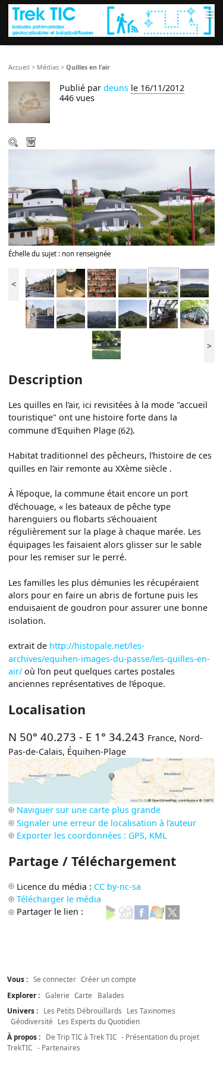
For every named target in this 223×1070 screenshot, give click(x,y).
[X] (172, 911)
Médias (48, 67)
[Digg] (126, 911)
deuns (115, 87)
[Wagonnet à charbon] (106, 344)
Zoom (14, 143)
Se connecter (54, 979)
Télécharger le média (32, 143)
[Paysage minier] (101, 313)
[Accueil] (111, 20)
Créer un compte (108, 979)
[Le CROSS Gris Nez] (132, 282)
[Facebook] (141, 911)
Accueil (19, 67)
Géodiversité (32, 1021)
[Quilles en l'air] (163, 282)
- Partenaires (58, 1047)
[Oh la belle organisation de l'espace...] (101, 282)
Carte (83, 995)
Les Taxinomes (151, 1010)
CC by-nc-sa (117, 886)
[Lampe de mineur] (70, 282)
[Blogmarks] (110, 911)
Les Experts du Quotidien (99, 1021)
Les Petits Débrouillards (82, 1010)
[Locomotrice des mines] (163, 313)
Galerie (57, 995)
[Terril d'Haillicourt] (132, 313)
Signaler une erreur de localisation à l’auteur (106, 823)
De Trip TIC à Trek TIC (81, 1036)
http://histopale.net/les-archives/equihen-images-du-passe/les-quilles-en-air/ (109, 658)
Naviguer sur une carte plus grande (89, 809)
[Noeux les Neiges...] (70, 313)
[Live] (157, 911)
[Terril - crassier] (194, 282)
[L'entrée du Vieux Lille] (39, 282)
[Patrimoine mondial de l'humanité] (39, 313)
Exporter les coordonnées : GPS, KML (92, 835)
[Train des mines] (194, 313)
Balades (111, 995)
